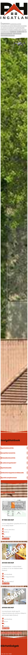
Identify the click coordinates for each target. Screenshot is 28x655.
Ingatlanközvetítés (15, 24)
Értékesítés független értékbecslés (11, 30)
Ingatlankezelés (19, 28)
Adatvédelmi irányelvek (8, 35)
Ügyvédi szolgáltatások (9, 478)
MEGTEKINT (5, 539)
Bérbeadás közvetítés (20, 26)
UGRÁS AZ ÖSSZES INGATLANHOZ (11, 633)
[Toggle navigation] (1, 22)
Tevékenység (21, 31)
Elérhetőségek (17, 33)
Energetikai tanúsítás (7, 26)
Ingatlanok (13, 31)
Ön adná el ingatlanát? (8, 28)
